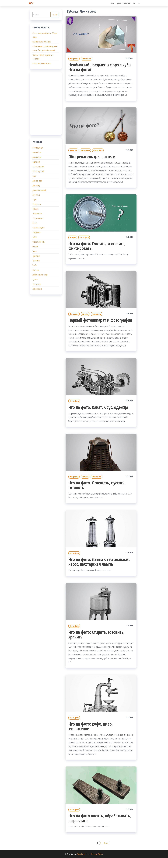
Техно (34, 251)
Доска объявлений (123, 3)
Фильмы (35, 269)
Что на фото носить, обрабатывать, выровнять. (99, 818)
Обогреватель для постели (92, 156)
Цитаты (35, 279)
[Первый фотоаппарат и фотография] (101, 289)
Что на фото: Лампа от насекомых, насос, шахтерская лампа (99, 561)
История (73, 237)
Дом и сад (73, 150)
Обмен (34, 222)
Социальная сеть (38, 241)
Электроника (37, 288)
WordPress (81, 854)
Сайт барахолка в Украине (41, 41)
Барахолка (36, 161)
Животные (36, 194)
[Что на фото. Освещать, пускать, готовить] (101, 451)
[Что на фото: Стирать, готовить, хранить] (101, 601)
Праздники (36, 232)
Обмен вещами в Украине (41, 63)
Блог (112, 3)
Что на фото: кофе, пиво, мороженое (90, 726)
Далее (106, 843)
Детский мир (37, 180)
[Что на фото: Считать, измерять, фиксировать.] (101, 212)
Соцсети (35, 246)
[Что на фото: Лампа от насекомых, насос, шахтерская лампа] (101, 528)
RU (134, 3)
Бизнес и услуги (38, 166)
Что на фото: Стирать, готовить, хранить (96, 634)
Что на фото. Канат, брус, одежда (98, 407)
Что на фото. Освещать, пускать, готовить (97, 485)
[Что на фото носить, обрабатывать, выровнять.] (101, 784)
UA (138, 3)
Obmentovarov (37, 147)
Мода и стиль (37, 213)
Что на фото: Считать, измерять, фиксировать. (97, 246)
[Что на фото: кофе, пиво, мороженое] (101, 692)
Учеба (34, 265)
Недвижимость (37, 218)
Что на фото (86, 58)
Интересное (74, 58)
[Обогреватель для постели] (101, 125)
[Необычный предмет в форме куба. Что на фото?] (101, 33)
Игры (34, 199)
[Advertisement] (45, 103)
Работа (34, 237)
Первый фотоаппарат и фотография (100, 320)
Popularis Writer (97, 854)
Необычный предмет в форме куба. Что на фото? (100, 67)
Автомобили (36, 152)
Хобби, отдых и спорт (40, 274)
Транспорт (36, 255)
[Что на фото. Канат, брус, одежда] (101, 376)
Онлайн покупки (38, 227)
